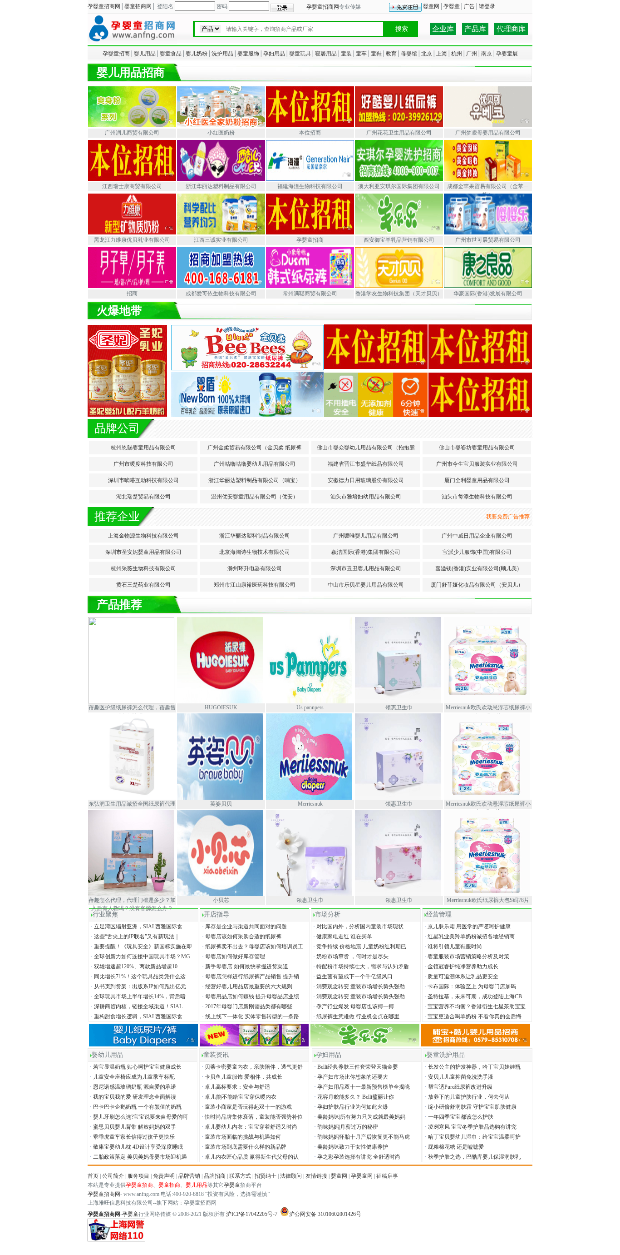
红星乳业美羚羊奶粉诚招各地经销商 (469, 936)
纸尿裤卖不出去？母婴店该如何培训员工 (252, 946)
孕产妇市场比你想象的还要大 (350, 1077)
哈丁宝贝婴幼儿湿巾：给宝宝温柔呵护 (472, 1137)
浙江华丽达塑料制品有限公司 (254, 536)
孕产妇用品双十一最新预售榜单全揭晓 (361, 1087)
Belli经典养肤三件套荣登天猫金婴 (355, 1067)
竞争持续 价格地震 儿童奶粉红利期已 (359, 946)
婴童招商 (169, 1185)
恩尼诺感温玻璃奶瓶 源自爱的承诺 (132, 1087)
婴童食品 (171, 53)
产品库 (475, 29)
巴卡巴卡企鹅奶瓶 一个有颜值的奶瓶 (135, 1107)
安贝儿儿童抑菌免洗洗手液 (458, 1077)
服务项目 (138, 1176)
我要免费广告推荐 (509, 516)
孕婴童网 (362, 1176)
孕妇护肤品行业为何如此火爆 (350, 1107)
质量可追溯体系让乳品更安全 (460, 976)
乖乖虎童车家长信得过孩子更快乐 (132, 1137)
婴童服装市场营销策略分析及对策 (466, 956)
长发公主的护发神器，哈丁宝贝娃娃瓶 (472, 1067)
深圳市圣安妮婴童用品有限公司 (143, 552)
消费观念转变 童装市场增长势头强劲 (358, 986)
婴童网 (431, 6)
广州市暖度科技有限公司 (143, 464)
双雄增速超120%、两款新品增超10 (133, 966)
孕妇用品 (274, 53)
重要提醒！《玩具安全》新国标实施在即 (140, 946)
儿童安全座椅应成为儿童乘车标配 (132, 1077)
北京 (426, 53)
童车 (361, 53)
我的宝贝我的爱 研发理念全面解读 (132, 1097)
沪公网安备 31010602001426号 (325, 1214)
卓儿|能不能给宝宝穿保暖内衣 (238, 1097)
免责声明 (164, 1176)
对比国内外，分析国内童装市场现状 (357, 926)
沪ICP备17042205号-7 (251, 1214)
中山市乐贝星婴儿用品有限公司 (366, 585)
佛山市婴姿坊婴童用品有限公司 (477, 447)
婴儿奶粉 (196, 53)
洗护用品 (222, 53)
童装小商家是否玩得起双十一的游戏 (246, 1107)
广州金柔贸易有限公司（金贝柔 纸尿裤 (254, 447)
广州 (471, 53)
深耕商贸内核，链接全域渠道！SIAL (135, 1006)
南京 (486, 53)
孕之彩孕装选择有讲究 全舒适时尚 (356, 1157)
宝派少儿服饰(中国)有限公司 (477, 552)
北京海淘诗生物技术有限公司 (254, 552)
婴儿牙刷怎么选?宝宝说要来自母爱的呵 (138, 1117)
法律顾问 (291, 1176)
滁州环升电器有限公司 (254, 568)
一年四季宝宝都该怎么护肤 (458, 1117)
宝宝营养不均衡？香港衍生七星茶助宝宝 (474, 1006)
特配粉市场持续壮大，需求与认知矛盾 (360, 966)
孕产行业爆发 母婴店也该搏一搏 (353, 1006)
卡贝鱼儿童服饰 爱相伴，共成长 (241, 1077)
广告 (469, 6)
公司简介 (113, 1176)
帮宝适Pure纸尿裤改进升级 (457, 1087)
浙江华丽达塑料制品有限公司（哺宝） (254, 480)
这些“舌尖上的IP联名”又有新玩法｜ (134, 936)
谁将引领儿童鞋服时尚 (452, 946)
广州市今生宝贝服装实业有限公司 (477, 464)
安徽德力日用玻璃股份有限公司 (366, 480)
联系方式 (240, 1176)
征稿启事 (387, 1176)
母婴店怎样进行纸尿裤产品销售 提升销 (250, 976)
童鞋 (376, 53)
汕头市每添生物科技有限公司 (477, 496)
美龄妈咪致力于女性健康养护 (350, 1147)
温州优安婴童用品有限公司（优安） (254, 496)
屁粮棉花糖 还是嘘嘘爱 (453, 1147)
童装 (346, 53)
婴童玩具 (300, 53)
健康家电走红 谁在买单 (342, 936)
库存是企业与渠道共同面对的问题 (244, 926)
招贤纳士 (265, 1176)
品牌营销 (189, 1176)
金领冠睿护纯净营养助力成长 (460, 966)
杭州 (456, 53)
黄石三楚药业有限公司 (143, 585)
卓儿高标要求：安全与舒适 (235, 1087)
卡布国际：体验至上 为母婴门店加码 (469, 986)
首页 (93, 1176)
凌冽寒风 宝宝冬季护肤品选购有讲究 (470, 1127)
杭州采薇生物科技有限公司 (143, 568)
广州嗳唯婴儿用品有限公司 (366, 536)
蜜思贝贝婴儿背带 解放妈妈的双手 (132, 1127)
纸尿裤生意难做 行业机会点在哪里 (355, 1016)
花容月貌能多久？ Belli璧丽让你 (353, 1097)
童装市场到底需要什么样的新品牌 (243, 1147)
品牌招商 (215, 1176)
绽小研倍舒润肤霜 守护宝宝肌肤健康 (470, 1107)
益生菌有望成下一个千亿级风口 (352, 976)
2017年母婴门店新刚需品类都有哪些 (246, 1006)
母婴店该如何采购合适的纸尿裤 (241, 936)
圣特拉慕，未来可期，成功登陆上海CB (472, 996)
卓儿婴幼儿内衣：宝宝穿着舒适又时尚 (248, 1127)
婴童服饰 (248, 53)
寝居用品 (326, 53)
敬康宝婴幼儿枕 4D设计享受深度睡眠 (136, 1147)
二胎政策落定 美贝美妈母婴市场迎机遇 (138, 1157)
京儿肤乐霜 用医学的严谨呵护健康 (467, 926)
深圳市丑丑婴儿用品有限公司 (365, 568)
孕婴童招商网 (104, 6)
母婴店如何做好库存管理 (233, 956)
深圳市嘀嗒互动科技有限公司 (143, 480)
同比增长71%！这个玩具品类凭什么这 (137, 976)
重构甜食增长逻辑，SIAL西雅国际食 (135, 1016)
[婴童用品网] (132, 42)
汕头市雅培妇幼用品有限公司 (365, 496)
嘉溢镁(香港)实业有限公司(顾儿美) (477, 568)
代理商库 (511, 29)
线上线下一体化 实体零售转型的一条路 (250, 1016)
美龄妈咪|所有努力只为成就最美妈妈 (359, 1117)
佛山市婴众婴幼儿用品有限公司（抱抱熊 (366, 447)
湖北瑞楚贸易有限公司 (143, 496)
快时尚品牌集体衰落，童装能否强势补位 (251, 1117)
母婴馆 (409, 53)
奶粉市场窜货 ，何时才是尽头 (350, 956)
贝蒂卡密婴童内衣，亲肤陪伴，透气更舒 (251, 1067)
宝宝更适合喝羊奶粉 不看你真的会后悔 (472, 1016)
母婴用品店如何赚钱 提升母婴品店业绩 (250, 996)
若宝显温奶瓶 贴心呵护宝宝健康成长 (135, 1067)
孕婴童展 (507, 53)
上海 (441, 53)
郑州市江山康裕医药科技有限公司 (254, 585)
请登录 (487, 6)
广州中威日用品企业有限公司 (477, 536)
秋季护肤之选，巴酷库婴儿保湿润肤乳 (472, 1157)
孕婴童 (451, 6)
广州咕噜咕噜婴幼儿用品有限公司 (254, 464)
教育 (391, 53)
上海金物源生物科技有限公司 (143, 536)
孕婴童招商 (116, 53)
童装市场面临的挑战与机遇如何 (240, 1137)
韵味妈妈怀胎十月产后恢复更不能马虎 (361, 1137)
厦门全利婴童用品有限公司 (477, 480)
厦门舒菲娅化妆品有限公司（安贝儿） (477, 585)
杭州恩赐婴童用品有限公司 (143, 447)
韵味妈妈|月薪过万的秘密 (345, 1127)
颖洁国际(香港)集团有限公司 (365, 552)
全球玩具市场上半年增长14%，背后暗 (137, 996)
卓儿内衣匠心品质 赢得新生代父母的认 (249, 1157)
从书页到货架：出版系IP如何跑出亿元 (137, 986)
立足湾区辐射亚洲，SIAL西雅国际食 (135, 926)
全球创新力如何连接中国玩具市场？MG (139, 956)
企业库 (443, 29)
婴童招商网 (138, 6)
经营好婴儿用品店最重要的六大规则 (246, 986)
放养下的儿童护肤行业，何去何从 (466, 1097)
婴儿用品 (145, 53)
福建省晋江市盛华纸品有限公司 (366, 464)
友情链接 (316, 1176)
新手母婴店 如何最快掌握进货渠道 (244, 966)
